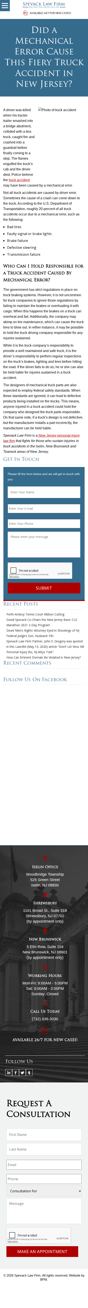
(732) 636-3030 (45, 1019)
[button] (5, 5)
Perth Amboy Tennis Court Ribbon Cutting (35, 614)
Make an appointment (42, 1251)
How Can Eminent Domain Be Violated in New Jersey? (43, 657)
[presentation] (40, 570)
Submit (44, 588)
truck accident (19, 180)
